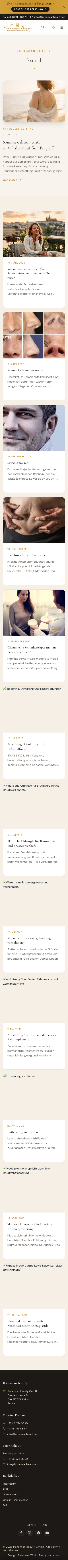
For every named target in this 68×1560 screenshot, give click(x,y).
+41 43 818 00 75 (17, 1423)
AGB (5, 1489)
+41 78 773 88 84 (17, 1428)
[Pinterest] (38, 1533)
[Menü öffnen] (62, 27)
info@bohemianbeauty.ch (22, 1434)
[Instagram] (29, 1533)
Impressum (9, 1483)
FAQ (5, 1505)
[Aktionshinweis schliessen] (63, 7)
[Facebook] (21, 1533)
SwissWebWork (27, 1555)
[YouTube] (47, 1533)
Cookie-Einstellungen (15, 1499)
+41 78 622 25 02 (17, 1458)
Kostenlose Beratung (28, 9)
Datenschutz (10, 1494)
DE (42, 27)
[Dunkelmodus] (53, 27)
